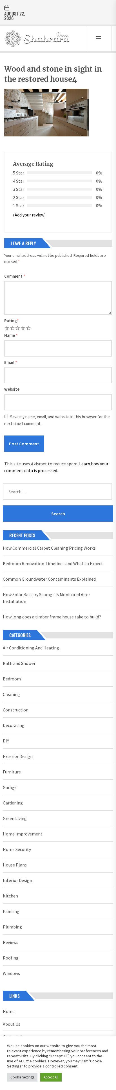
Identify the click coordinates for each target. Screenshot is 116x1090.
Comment (14, 276)
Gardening (13, 803)
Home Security (17, 849)
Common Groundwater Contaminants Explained (49, 579)
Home (9, 1011)
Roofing (11, 958)
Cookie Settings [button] (22, 1077)
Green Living (15, 818)
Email (10, 362)
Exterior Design (18, 756)
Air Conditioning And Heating (31, 648)
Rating (11, 320)
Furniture (12, 772)
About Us (11, 1024)
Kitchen (10, 896)
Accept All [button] (51, 1077)
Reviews (10, 942)
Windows (11, 973)
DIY (6, 741)
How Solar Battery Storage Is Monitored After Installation (46, 598)
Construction (15, 710)
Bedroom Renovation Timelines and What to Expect (53, 563)
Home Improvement (23, 834)
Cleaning (11, 694)
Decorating (13, 725)
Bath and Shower (19, 663)
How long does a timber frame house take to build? (52, 617)
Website (11, 389)
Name (11, 335)
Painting (11, 911)
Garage (10, 787)
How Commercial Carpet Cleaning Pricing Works (49, 548)
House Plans (15, 865)
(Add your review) (29, 215)
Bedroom (12, 679)
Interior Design (17, 880)
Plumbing (12, 927)
